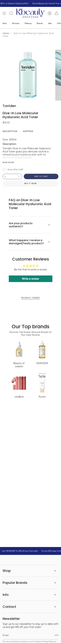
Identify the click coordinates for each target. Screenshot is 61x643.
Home (6, 33)
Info (6, 594)
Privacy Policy (48, 641)
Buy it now (30, 183)
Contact (9, 606)
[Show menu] (4, 13)
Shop (7, 570)
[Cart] (56, 13)
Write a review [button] (30, 278)
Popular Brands (15, 582)
